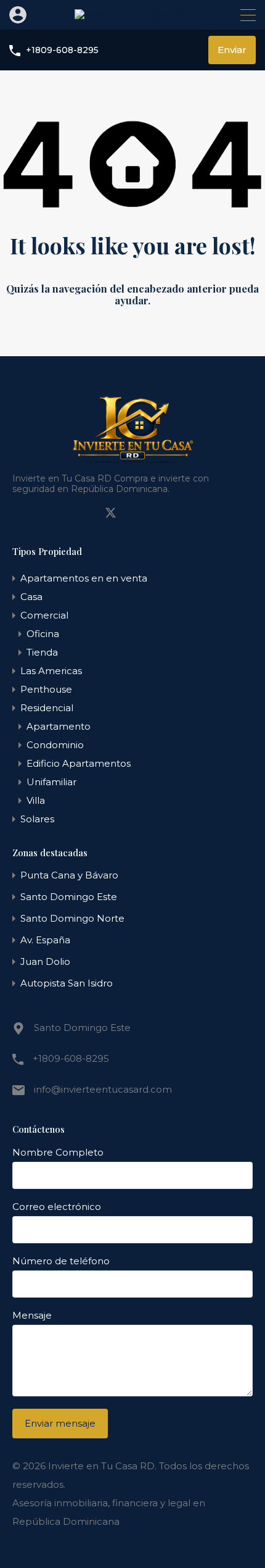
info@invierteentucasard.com (103, 1089)
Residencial (46, 708)
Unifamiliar (51, 782)
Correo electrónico (56, 1206)
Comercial (44, 615)
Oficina (42, 634)
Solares (37, 819)
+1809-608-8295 (62, 50)
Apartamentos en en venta (83, 578)
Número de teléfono (61, 1261)
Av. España (45, 940)
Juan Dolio (45, 961)
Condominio (55, 745)
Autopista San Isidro (66, 983)
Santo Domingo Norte (72, 918)
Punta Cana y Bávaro (69, 875)
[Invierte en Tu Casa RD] (133, 14)
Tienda (42, 652)
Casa (31, 597)
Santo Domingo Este (68, 896)
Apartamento (58, 726)
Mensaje (32, 1315)
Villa (35, 800)
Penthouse (46, 689)
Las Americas (51, 671)
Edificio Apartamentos (78, 763)
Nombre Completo (58, 1152)
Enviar (232, 50)
